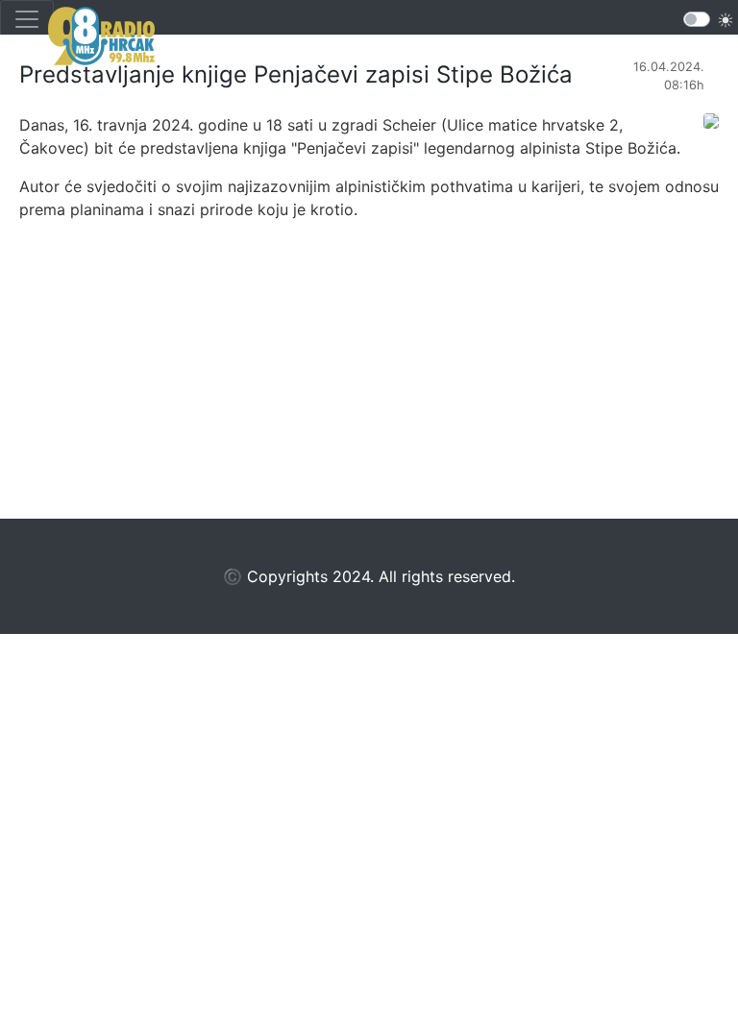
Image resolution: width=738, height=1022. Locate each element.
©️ (232, 576)
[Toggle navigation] (27, 19)
